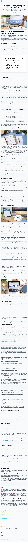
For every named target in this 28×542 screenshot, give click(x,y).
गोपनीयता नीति (23, 539)
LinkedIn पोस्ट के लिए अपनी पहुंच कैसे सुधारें (10, 341)
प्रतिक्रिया (16, 528)
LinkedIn (4, 87)
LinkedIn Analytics (6, 440)
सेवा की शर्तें (26, 539)
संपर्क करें (2, 535)
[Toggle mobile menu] (26, 1)
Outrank (3, 514)
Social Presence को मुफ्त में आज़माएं (5, 512)
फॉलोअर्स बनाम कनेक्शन (6, 199)
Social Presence (5, 1)
